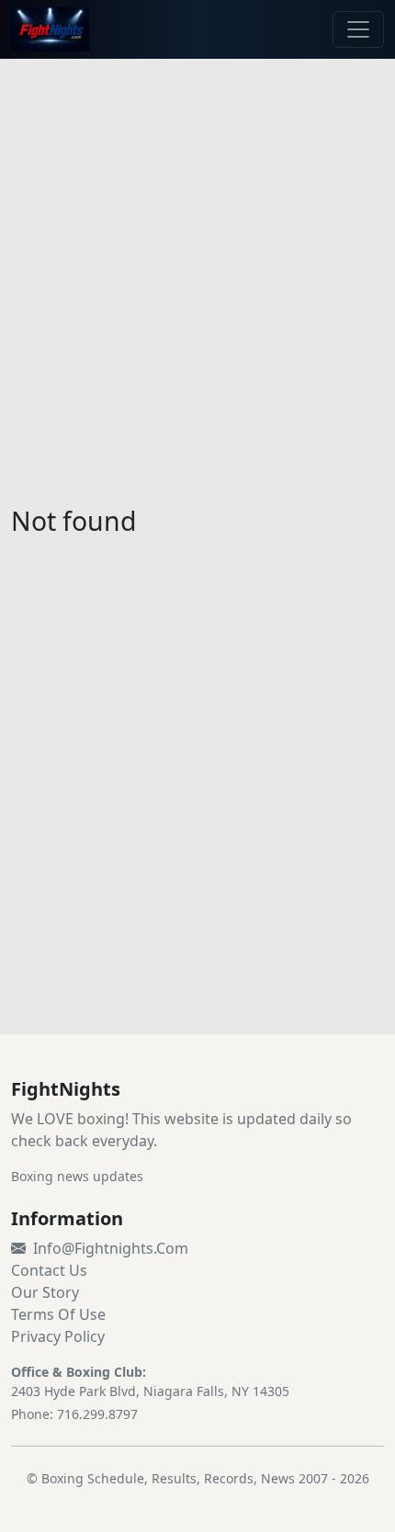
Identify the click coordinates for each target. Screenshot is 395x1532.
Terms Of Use (58, 1314)
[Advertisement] (197, 270)
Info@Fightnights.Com (110, 1248)
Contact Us (49, 1270)
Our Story (45, 1292)
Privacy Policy (58, 1336)
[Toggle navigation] (358, 29)
